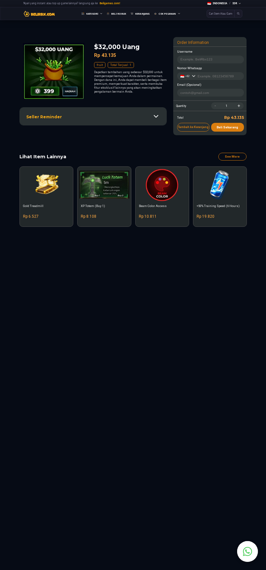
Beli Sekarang (227, 127)
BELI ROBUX (118, 13)
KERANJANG (142, 13)
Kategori (92, 13)
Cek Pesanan (167, 13)
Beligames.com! (110, 3)
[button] (224, 3)
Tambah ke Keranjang (193, 127)
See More (232, 156)
